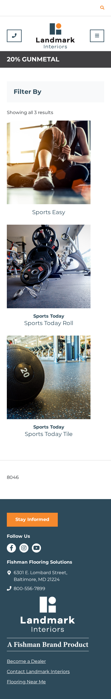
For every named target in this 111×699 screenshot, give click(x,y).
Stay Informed (32, 519)
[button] (102, 8)
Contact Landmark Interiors (38, 671)
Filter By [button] (27, 91)
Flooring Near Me (26, 681)
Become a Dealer (26, 661)
